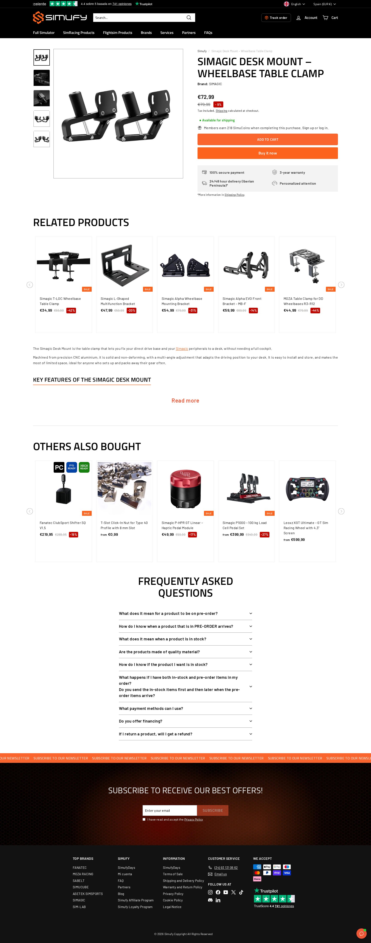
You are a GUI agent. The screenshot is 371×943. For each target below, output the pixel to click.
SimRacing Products (78, 32)
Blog (121, 894)
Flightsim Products (117, 32)
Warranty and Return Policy (182, 887)
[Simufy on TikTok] (241, 892)
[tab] (217, 120)
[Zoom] (118, 113)
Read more (185, 400)
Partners (189, 32)
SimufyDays (126, 867)
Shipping (221, 110)
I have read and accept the (175, 819)
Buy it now (267, 153)
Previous (30, 285)
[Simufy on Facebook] (218, 892)
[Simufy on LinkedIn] (218, 900)
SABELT (79, 881)
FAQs (208, 32)
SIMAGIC (79, 900)
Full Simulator (44, 32)
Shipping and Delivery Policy (183, 881)
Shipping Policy (234, 194)
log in (323, 128)
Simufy (202, 51)
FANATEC (80, 867)
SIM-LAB (79, 907)
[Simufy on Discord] (210, 900)
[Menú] (364, 934)
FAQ (121, 881)
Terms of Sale (173, 874)
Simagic (182, 348)
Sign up (308, 128)
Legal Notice (172, 907)
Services (166, 32)
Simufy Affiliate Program (136, 900)
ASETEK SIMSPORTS (88, 894)
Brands (146, 32)
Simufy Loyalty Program (135, 907)
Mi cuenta (125, 874)
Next (341, 285)
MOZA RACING (83, 874)
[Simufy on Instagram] (210, 892)
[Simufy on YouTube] (226, 892)
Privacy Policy (193, 819)
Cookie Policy (173, 900)
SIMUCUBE (81, 887)
